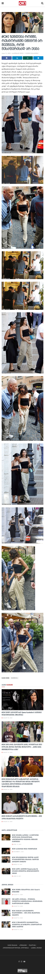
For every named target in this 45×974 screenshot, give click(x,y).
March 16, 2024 (17, 864)
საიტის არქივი (36, 948)
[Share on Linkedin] (17, 58)
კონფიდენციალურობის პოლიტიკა (16, 948)
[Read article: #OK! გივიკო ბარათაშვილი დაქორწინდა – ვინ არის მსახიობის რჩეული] (22, 803)
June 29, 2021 (17, 876)
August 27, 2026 (18, 894)
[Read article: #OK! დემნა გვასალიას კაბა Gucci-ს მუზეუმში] (6, 892)
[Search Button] (42, 3)
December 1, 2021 (18, 851)
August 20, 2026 (18, 906)
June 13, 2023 (6, 53)
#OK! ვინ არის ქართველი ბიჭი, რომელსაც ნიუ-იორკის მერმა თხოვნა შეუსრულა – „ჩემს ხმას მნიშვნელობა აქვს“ (22, 747)
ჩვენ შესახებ (12, 945)
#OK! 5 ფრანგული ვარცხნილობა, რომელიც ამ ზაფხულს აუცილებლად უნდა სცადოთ (27, 924)
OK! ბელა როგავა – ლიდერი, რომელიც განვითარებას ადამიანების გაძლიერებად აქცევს (27, 901)
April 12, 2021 (17, 844)
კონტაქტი (23, 945)
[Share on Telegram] (38, 58)
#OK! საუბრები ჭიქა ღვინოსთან (24, 849)
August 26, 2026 (7, 717)
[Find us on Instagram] (21, 961)
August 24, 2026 (7, 789)
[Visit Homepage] (22, 3)
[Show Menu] (3, 3)
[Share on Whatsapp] (28, 58)
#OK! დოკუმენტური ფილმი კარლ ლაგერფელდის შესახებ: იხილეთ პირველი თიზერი (25, 859)
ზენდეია (14, 678)
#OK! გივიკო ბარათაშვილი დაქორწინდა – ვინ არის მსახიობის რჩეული (26, 913)
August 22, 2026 (18, 929)
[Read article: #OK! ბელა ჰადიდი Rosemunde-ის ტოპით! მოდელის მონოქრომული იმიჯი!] (6, 871)
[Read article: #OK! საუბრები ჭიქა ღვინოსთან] (6, 851)
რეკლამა (32, 945)
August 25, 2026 (7, 752)
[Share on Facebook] (7, 58)
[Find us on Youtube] (24, 961)
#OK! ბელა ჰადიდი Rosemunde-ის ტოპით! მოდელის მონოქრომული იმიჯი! (25, 871)
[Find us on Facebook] (19, 961)
